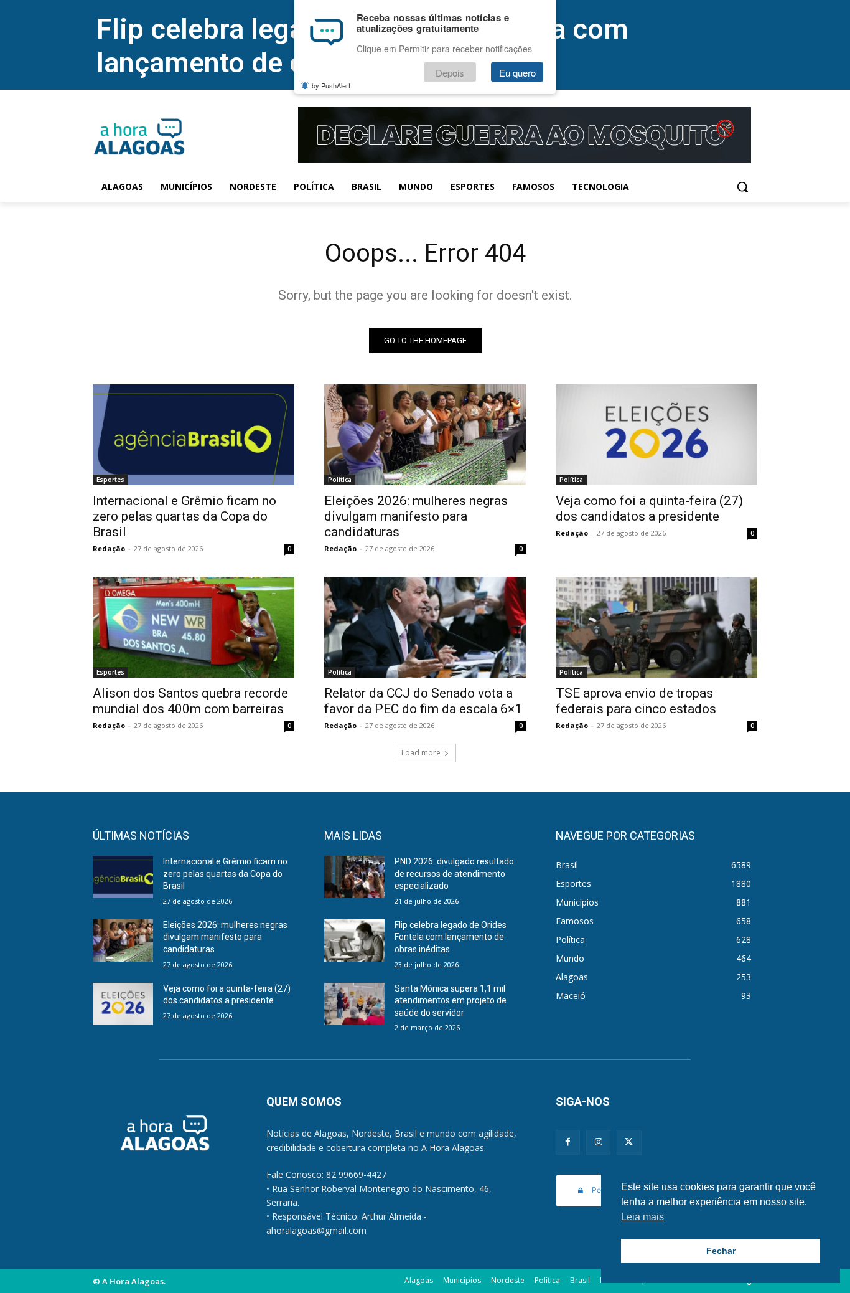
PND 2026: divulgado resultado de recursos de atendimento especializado (454, 873)
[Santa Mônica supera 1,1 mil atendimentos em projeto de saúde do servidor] (354, 1004)
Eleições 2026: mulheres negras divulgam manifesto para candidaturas (416, 516)
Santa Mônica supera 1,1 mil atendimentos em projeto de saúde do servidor (451, 1000)
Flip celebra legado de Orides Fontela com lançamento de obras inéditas (451, 937)
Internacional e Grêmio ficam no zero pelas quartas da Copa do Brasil (184, 516)
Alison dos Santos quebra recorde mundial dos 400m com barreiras (190, 701)
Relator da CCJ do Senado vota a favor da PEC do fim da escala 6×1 (423, 701)
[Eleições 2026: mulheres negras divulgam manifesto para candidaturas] (425, 434)
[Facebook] (568, 1142)
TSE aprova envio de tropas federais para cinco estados (636, 701)
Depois (450, 72)
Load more (421, 752)
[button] (742, 187)
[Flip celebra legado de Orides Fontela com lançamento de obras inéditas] (354, 940)
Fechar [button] (721, 1251)
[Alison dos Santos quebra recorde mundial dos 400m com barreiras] (193, 627)
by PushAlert (331, 86)
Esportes (110, 479)
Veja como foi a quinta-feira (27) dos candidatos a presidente (649, 508)
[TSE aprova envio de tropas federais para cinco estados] (656, 627)
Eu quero (517, 72)
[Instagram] (598, 1142)
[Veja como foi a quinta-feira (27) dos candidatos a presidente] (656, 434)
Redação (109, 548)
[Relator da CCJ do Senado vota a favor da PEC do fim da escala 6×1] (425, 627)
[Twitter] (629, 1142)
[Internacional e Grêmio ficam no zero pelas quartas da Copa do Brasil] (193, 434)
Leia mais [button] (642, 1216)
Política (340, 479)
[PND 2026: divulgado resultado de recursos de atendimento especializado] (354, 877)
